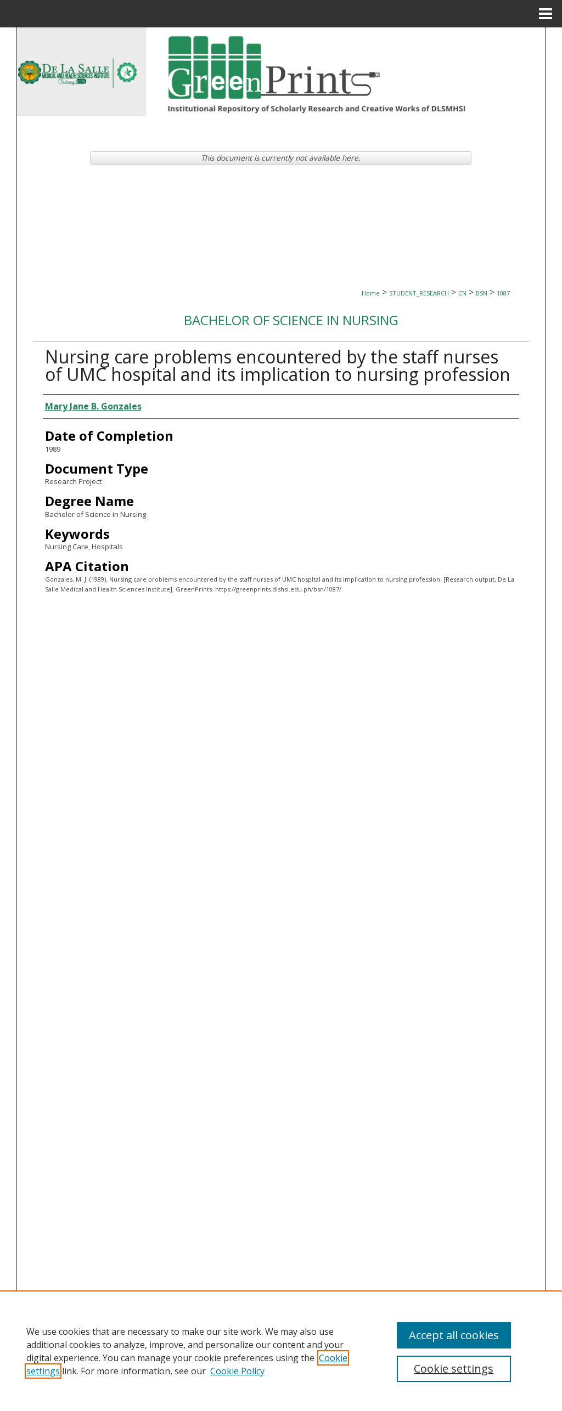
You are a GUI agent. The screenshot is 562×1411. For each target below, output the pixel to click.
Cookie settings (453, 1368)
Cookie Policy (237, 1371)
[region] (281, 1350)
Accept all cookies (454, 1335)
